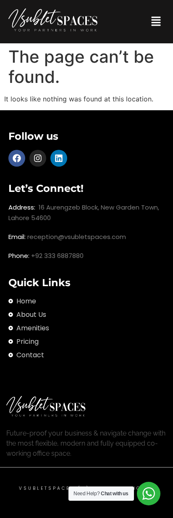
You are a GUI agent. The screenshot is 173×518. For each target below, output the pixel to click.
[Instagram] (37, 158)
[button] (156, 22)
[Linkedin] (58, 158)
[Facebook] (16, 158)
